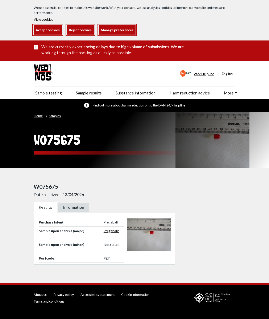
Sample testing (48, 92)
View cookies (43, 19)
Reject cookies (80, 30)
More (229, 92)
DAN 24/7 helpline (171, 105)
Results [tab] (45, 207)
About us (40, 294)
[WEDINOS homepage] (43, 73)
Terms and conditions (49, 301)
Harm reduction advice (190, 92)
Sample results (89, 92)
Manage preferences (117, 30)
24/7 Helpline (204, 74)
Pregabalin (111, 231)
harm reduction (133, 105)
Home (38, 116)
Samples (55, 116)
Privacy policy (63, 294)
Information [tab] (73, 207)
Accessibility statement (97, 294)
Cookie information (135, 294)
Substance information (136, 92)
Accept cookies (48, 30)
